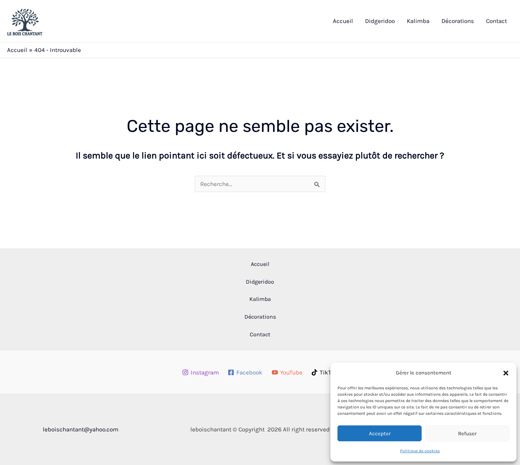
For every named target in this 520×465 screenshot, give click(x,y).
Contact (496, 20)
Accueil (343, 20)
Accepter (380, 433)
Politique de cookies (420, 450)
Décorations (457, 20)
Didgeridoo (380, 20)
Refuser (467, 433)
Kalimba (418, 20)
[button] (505, 373)
